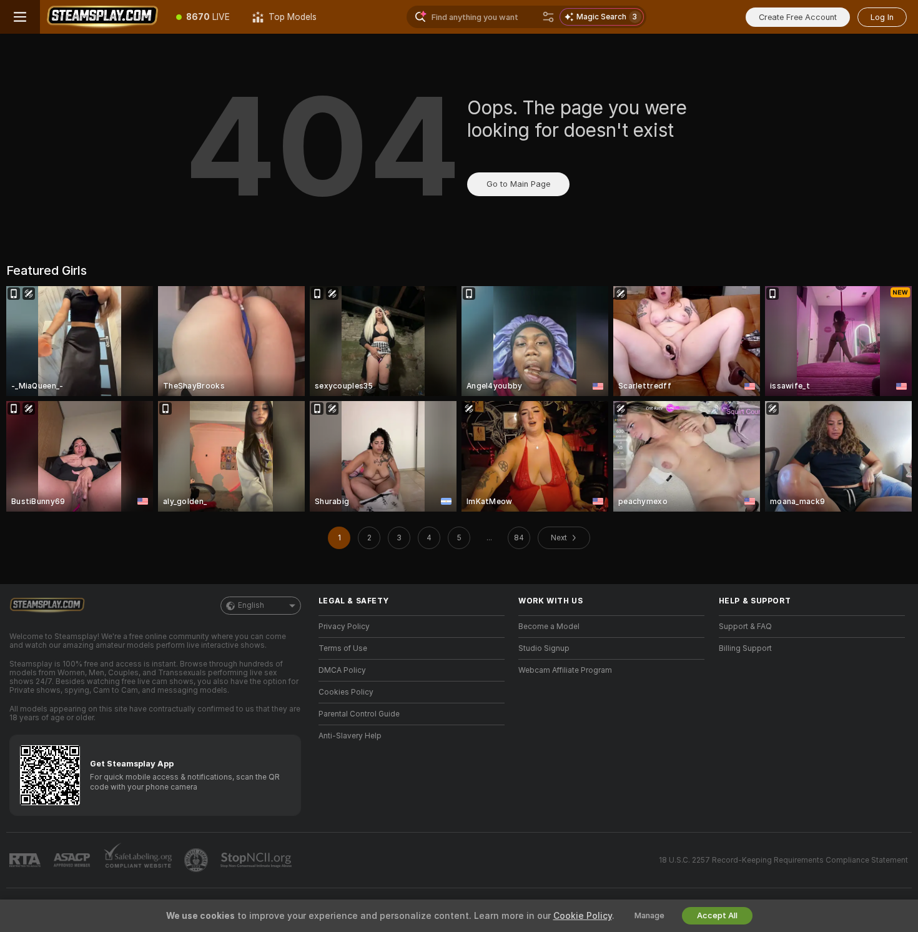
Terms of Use (342, 648)
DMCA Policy (342, 670)
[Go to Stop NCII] (257, 860)
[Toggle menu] (20, 17)
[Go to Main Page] (102, 17)
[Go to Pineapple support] (197, 860)
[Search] (548, 17)
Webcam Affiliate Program (565, 670)
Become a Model (549, 626)
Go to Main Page (518, 184)
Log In (882, 17)
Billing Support (745, 648)
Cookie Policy (582, 916)
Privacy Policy (344, 626)
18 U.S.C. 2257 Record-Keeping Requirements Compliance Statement (783, 860)
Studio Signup (544, 648)
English (251, 605)
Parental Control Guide (359, 714)
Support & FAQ (745, 626)
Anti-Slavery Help (350, 735)
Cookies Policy (345, 692)
